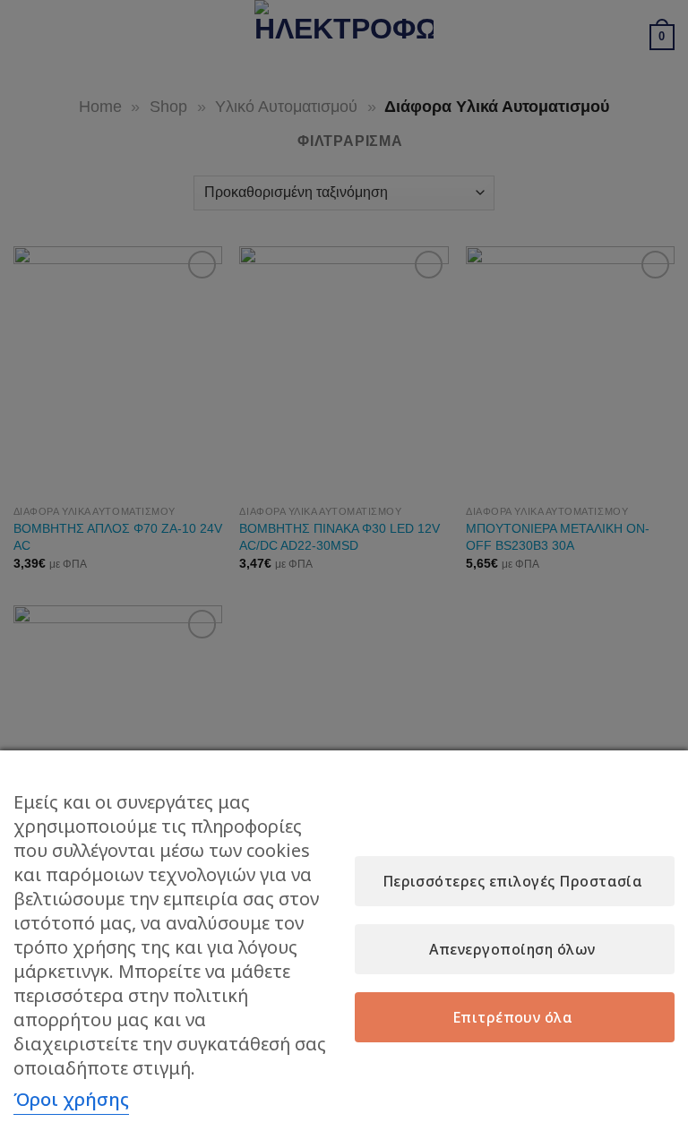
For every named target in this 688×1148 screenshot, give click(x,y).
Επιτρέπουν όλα (512, 1017)
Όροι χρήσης (71, 1099)
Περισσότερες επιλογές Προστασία (513, 881)
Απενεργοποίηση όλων (512, 949)
